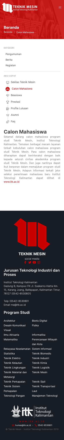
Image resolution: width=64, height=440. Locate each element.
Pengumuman (13, 54)
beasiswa (16, 95)
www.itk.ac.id (11, 181)
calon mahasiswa (22, 88)
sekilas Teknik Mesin (23, 82)
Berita (9, 59)
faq (13, 121)
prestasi (15, 101)
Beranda (8, 32)
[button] (60, 7)
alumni (15, 114)
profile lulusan (19, 108)
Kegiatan (11, 65)
